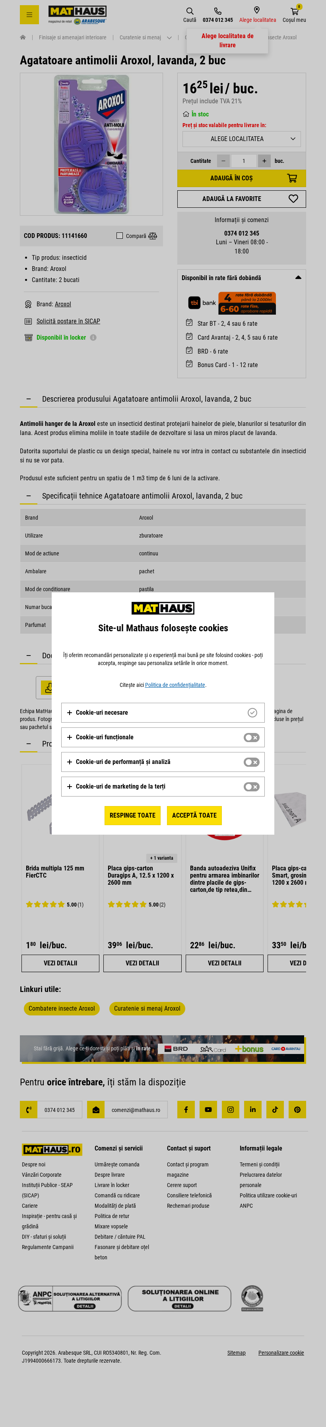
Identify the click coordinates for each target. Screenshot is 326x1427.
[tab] (163, 712)
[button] (97, 712)
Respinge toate (132, 815)
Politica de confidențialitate (175, 685)
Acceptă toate (194, 815)
